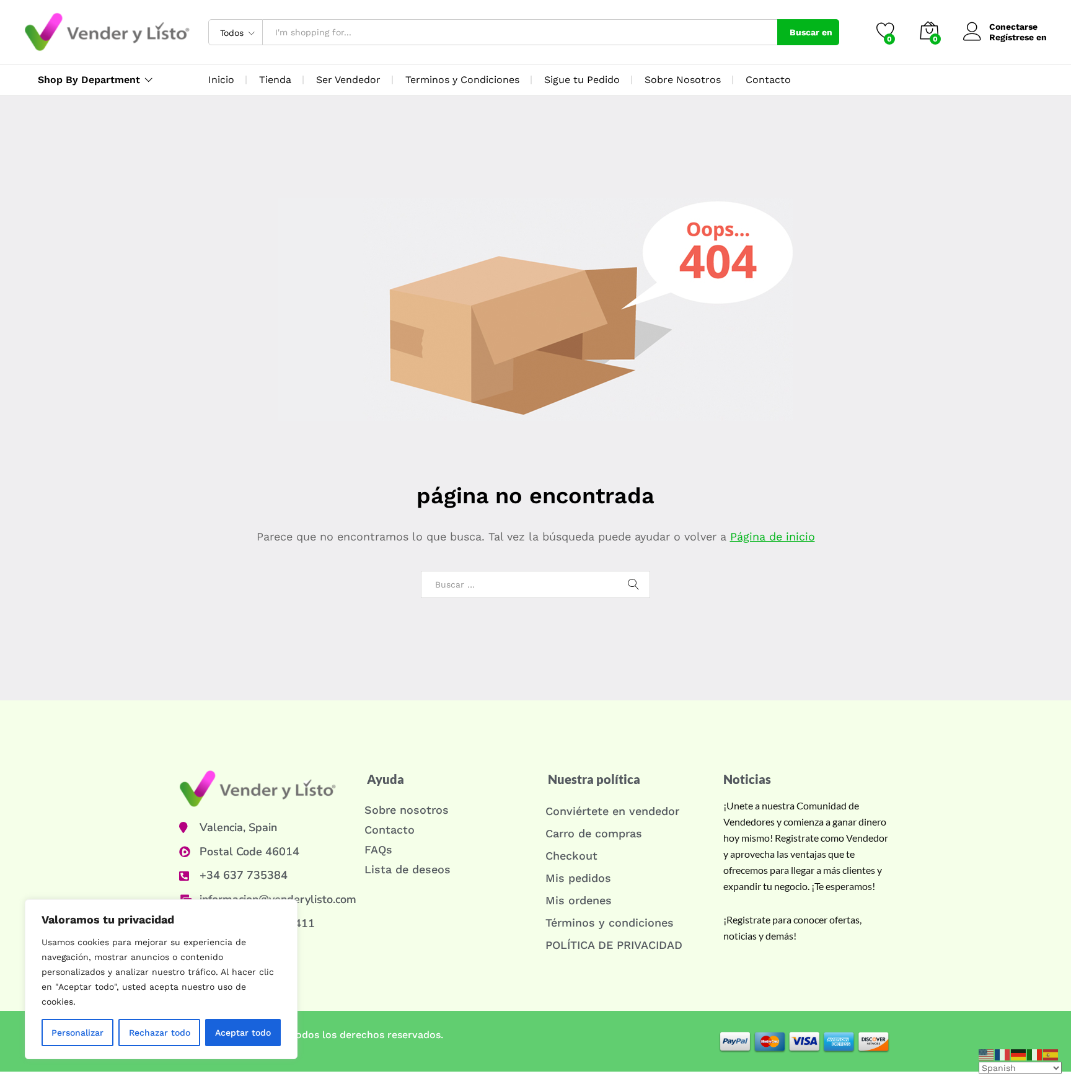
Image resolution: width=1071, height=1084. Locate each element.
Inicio (221, 80)
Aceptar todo (243, 1033)
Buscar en (811, 32)
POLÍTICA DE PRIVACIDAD (613, 944)
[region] (161, 979)
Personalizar (77, 1033)
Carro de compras (593, 833)
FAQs (378, 849)
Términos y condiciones (609, 922)
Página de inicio (772, 536)
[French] (1003, 1054)
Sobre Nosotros (683, 80)
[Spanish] (1051, 1054)
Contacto (768, 80)
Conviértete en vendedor (612, 810)
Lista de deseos (407, 869)
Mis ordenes (578, 900)
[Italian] (1035, 1054)
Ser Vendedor (348, 80)
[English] (987, 1054)
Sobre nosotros (406, 809)
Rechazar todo (159, 1033)
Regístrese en (1018, 37)
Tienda (275, 80)
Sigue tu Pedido (582, 80)
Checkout (571, 855)
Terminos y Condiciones (462, 80)
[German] (1019, 1054)
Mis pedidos (578, 877)
